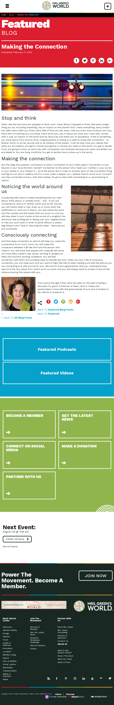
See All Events (10, 546)
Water (5, 679)
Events (33, 649)
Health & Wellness (7, 644)
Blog (11, 15)
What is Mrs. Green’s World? (65, 651)
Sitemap (70, 694)
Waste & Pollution (7, 675)
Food (5, 640)
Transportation (10, 671)
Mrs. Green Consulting (63, 631)
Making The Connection (27, 15)
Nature (6, 658)
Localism (7, 651)
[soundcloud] (98, 696)
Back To (55, 309)
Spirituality (8, 667)
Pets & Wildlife (10, 661)
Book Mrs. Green (65, 627)
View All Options (37, 645)
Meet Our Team (65, 659)
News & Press (64, 662)
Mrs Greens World (61, 5)
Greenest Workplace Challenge (35, 640)
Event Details (15, 539)
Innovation (8, 648)
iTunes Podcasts (58, 696)
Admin (58, 694)
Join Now (95, 575)
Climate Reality (10, 630)
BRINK (50, 694)
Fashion (6, 636)
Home (3, 15)
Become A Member (35, 628)
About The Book (65, 656)
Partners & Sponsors (62, 636)
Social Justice (9, 664)
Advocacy (7, 627)
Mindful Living (9, 655)
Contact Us (63, 641)
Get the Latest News (37, 633)
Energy (6, 633)
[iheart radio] (76, 696)
